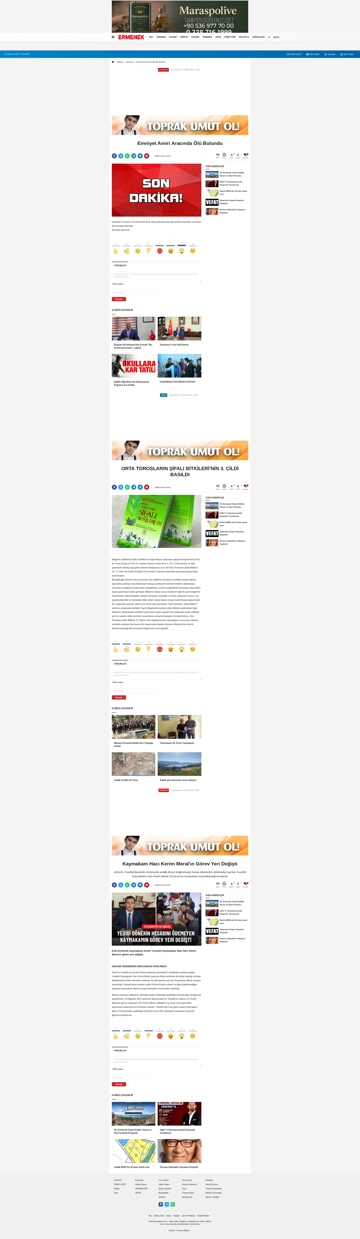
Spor (116, 1193)
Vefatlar (162, 1197)
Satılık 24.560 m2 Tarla (126, 780)
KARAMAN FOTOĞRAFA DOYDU (177, 382)
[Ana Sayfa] (113, 62)
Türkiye (184, 37)
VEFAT (218, 37)
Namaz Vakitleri (212, 1197)
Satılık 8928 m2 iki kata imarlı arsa (131, 1167)
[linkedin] (140, 155)
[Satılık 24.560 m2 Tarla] (133, 764)
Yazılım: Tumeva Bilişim (179, 1230)
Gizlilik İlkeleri (203, 1216)
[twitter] (120, 155)
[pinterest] (146, 155)
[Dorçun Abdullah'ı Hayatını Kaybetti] (179, 1151)
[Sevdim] (138, 246)
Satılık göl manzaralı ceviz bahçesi (178, 780)
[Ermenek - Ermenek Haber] (131, 37)
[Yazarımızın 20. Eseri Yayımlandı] (179, 727)
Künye (169, 1216)
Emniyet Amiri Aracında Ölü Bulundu (150, 62)
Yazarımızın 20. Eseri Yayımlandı (177, 743)
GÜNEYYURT (230, 37)
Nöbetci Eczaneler (214, 1193)
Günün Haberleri (189, 1184)
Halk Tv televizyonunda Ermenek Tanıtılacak (177, 1131)
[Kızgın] (160, 246)
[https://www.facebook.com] (161, 1204)
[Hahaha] (171, 246)
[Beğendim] (116, 246)
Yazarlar (331, 54)
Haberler (120, 62)
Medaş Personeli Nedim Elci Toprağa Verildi (133, 744)
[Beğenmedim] (149, 246)
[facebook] (114, 155)
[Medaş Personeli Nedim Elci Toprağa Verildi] (133, 727)
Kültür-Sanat (140, 1184)
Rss (150, 1216)
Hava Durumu (212, 1184)
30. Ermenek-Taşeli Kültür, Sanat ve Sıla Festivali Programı (133, 1131)
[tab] (120, 265)
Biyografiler (164, 1193)
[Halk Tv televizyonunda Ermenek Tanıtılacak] (179, 1114)
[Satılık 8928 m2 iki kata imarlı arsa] (133, 1151)
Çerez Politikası (188, 1216)
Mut (151, 37)
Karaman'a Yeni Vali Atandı (174, 345)
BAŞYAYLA (244, 37)
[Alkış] (127, 246)
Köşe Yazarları (165, 1189)
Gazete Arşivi (188, 1193)
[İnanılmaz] (182, 246)
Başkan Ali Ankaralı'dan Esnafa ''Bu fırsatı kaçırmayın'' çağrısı (133, 346)
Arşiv (184, 1189)
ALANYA (117, 1180)
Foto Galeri (314, 54)
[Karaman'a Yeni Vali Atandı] (179, 328)
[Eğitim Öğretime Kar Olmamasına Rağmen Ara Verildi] (133, 366)
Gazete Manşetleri (214, 1189)
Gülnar (173, 37)
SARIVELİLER (258, 37)
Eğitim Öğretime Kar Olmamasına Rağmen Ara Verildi (131, 383)
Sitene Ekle (159, 1216)
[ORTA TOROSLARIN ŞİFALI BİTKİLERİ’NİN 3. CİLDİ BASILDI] (156, 521)
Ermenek (207, 37)
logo (171, 1221)
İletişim (177, 1216)
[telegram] (133, 155)
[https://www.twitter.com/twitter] (167, 1204)
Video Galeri (295, 54)
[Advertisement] (180, 93)
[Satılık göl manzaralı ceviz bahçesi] (179, 764)
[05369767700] (173, 1204)
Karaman (161, 37)
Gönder (118, 299)
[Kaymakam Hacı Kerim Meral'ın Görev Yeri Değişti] (156, 919)
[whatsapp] (127, 155)
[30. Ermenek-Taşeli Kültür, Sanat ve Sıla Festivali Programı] (133, 1114)
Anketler (209, 1180)
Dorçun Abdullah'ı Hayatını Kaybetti (179, 1167)
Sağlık (116, 1189)
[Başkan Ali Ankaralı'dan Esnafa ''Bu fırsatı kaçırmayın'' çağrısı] (133, 328)
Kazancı (195, 37)
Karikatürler (187, 1197)
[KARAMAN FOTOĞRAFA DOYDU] (179, 366)
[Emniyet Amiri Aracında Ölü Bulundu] (156, 190)
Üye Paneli (348, 54)
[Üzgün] (193, 246)
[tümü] (269, 37)
